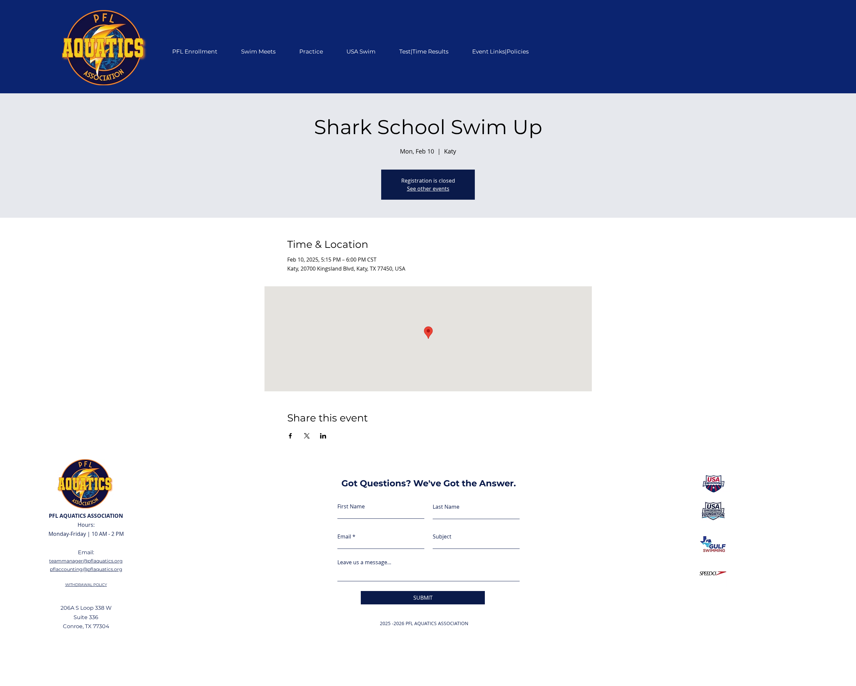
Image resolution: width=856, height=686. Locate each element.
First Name (351, 506)
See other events (428, 188)
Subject (442, 536)
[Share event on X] (307, 435)
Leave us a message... (364, 562)
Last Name (446, 506)
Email (344, 536)
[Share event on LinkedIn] (323, 435)
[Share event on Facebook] (290, 435)
